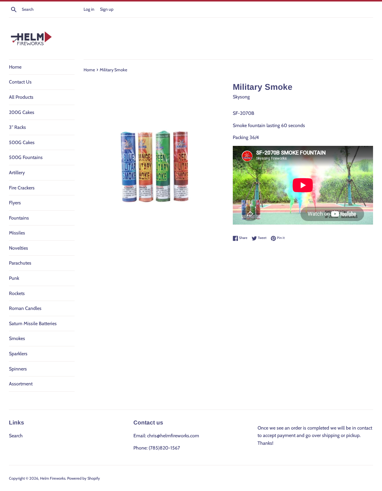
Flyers (15, 203)
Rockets (17, 293)
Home (15, 67)
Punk (14, 278)
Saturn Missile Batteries (33, 323)
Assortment (21, 384)
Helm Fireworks (52, 478)
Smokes (17, 338)
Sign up (106, 9)
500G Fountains (26, 157)
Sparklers (18, 353)
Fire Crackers (22, 188)
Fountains (19, 218)
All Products (21, 97)
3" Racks (17, 127)
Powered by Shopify (83, 478)
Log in (89, 9)
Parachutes (20, 263)
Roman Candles (25, 308)
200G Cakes (21, 112)
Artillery (17, 172)
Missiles (17, 233)
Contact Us (20, 82)
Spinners (18, 369)
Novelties (18, 248)
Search (16, 435)
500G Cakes (22, 142)
